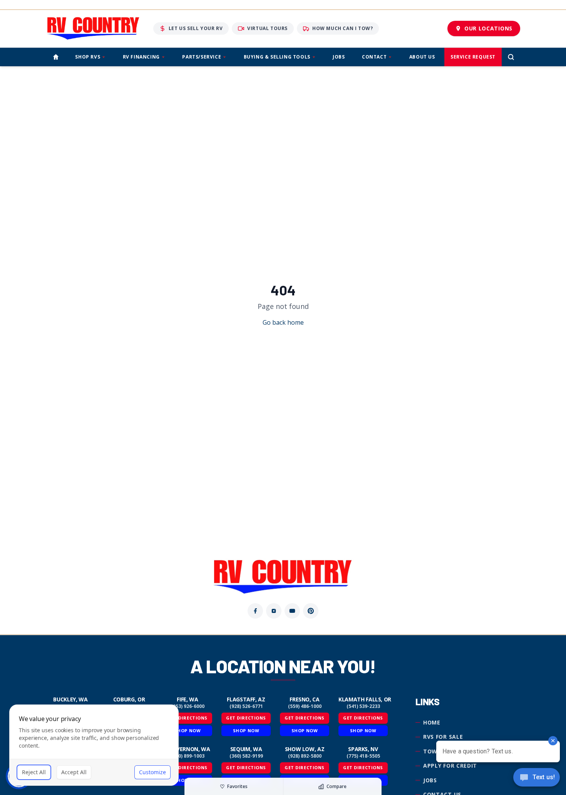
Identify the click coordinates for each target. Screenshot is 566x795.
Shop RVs (87, 57)
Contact (374, 57)
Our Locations (488, 28)
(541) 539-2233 (363, 706)
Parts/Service (201, 57)
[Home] (56, 57)
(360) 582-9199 (246, 756)
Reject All (34, 772)
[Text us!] (536, 778)
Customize (152, 772)
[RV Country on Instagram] (273, 611)
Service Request (473, 57)
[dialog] (94, 745)
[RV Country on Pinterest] (310, 611)
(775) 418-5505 (363, 756)
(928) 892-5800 (305, 756)
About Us (422, 57)
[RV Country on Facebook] (255, 611)
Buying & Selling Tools (277, 57)
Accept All (74, 772)
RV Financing (141, 57)
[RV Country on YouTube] (292, 611)
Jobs (339, 57)
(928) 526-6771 (246, 706)
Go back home (283, 322)
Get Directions (246, 718)
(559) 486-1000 (305, 706)
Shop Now (246, 730)
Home (431, 722)
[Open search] (511, 57)
